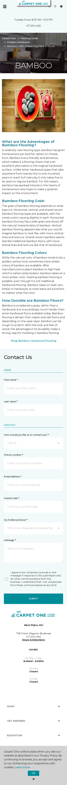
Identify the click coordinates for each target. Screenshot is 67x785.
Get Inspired (16, 720)
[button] (49, 6)
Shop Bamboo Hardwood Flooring (33, 340)
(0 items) (61, 6)
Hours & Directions (33, 639)
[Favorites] (55, 6)
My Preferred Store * (15, 520)
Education (14, 735)
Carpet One (9, 38)
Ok (33, 773)
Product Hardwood (18, 42)
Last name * (10, 401)
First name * (11, 380)
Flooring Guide (29, 38)
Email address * (12, 476)
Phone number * (13, 455)
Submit (33, 598)
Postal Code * (11, 498)
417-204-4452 (33, 25)
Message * (10, 540)
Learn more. (22, 767)
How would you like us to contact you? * (26, 435)
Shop (10, 706)
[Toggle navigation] (5, 6)
